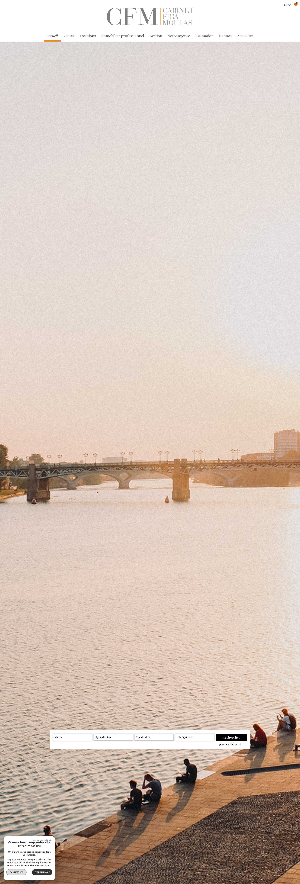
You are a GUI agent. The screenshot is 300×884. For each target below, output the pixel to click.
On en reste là (40, 840)
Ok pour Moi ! (42, 872)
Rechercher (231, 737)
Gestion (156, 35)
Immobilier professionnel (122, 35)
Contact (225, 35)
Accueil (52, 35)
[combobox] (72, 737)
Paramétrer (16, 872)
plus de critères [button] (230, 744)
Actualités (245, 35)
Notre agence (179, 35)
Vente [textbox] (58, 737)
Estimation (204, 35)
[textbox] (113, 737)
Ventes (68, 35)
